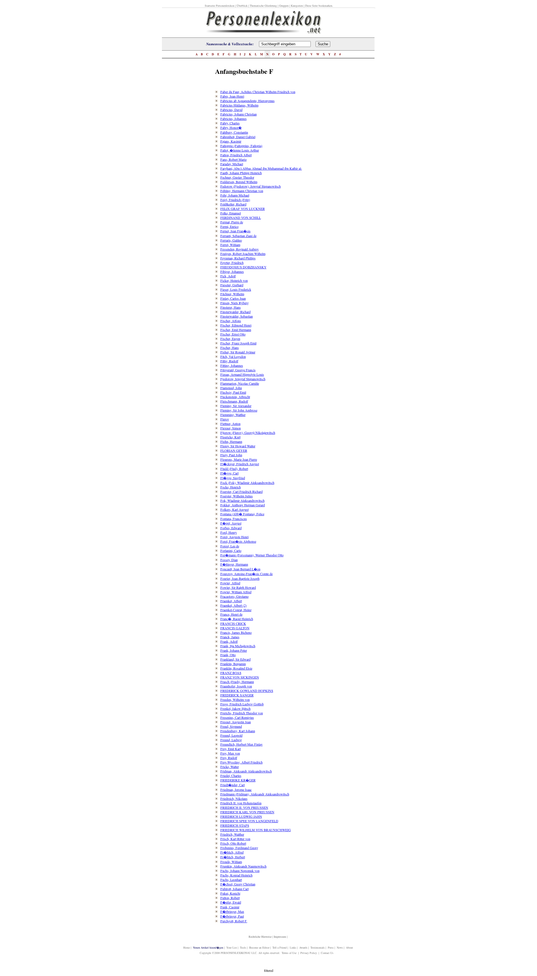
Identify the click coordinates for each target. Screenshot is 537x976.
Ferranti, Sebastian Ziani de (238, 235)
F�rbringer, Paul (232, 916)
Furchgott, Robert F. (233, 921)
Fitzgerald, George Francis (238, 370)
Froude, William (231, 861)
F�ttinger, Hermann (234, 564)
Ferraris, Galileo (231, 240)
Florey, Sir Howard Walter (237, 446)
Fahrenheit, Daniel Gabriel (237, 136)
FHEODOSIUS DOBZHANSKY (243, 267)
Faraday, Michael (231, 164)
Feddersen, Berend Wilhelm (238, 181)
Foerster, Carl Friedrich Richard (241, 491)
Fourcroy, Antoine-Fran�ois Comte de (246, 573)
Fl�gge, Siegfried (232, 478)
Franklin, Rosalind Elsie (236, 668)
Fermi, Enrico (229, 226)
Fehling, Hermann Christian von (241, 190)
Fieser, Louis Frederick (235, 289)
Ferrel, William (230, 244)
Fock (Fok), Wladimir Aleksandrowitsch (247, 482)
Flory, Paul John (231, 455)
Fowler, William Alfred (235, 592)
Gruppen (284, 6)
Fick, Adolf (228, 276)
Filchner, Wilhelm (232, 294)
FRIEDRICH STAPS (234, 825)
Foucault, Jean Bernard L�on (240, 569)
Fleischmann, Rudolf (234, 401)
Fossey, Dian (229, 559)
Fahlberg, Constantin (234, 132)
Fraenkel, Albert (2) (233, 605)
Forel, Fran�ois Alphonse (238, 541)
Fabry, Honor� (231, 127)
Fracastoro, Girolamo (234, 596)
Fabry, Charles (230, 123)
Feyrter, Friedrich (232, 262)
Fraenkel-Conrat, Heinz (235, 610)
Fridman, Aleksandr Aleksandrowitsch (246, 771)
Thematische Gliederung (263, 6)
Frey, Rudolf (228, 757)
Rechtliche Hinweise (260, 937)
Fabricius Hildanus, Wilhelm (239, 105)
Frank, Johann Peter (233, 650)
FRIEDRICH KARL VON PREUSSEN (247, 812)
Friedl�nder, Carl (232, 785)
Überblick (242, 6)
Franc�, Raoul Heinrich (236, 618)
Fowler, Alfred (230, 583)
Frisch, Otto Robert (233, 843)
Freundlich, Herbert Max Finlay (241, 744)
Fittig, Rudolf (229, 361)
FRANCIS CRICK (233, 623)
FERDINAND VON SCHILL (240, 217)
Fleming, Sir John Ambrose (238, 410)
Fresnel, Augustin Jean (235, 722)
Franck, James (229, 637)
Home (186, 947)
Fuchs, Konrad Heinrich (236, 875)
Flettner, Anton (230, 423)
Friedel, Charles (230, 775)
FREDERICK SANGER (237, 695)
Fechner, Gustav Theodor (237, 177)
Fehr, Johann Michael (234, 195)
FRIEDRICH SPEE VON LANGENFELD (249, 821)
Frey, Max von (230, 753)
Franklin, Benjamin (233, 663)
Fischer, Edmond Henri (235, 325)
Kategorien (297, 6)
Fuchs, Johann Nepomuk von (240, 870)
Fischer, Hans (229, 347)
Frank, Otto (228, 655)
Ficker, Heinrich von (234, 280)
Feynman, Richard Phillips (238, 258)
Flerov (224, 419)
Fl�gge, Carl (229, 473)
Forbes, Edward (231, 528)
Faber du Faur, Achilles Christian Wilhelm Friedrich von (257, 91)
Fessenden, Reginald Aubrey (239, 249)
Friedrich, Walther (232, 834)
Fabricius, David (231, 109)
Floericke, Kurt (230, 437)
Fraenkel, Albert (231, 601)
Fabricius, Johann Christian (238, 114)
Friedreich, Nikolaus (234, 798)
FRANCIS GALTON (234, 628)
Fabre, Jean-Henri (232, 96)
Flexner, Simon (230, 428)
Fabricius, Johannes (233, 118)
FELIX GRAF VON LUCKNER (242, 208)
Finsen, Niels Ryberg (234, 303)
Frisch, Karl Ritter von (235, 838)
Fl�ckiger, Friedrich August (239, 464)
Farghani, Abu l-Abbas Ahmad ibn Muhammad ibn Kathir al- (261, 168)
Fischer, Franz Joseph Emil (238, 343)
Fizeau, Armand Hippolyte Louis (242, 374)
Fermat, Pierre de (231, 222)
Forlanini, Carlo (230, 550)
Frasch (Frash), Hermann (237, 681)
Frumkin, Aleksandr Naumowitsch (243, 866)
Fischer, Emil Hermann (235, 329)
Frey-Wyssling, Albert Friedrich (241, 762)
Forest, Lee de (229, 546)
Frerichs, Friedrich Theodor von (241, 713)
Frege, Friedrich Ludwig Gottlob (242, 704)
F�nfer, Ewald (230, 902)
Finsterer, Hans (230, 307)
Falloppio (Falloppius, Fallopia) (241, 145)
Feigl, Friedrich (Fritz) (235, 199)
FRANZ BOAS (230, 672)
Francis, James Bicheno (236, 632)
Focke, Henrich (230, 487)
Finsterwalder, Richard (235, 311)
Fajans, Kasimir (230, 141)
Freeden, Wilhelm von (235, 699)
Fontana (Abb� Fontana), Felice (242, 514)
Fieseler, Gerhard (231, 285)
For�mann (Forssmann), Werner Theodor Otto (252, 555)
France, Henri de (231, 614)
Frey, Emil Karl (230, 748)
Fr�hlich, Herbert (232, 857)
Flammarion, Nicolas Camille (239, 383)
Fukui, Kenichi (230, 893)
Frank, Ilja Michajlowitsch (237, 646)
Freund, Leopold (231, 735)
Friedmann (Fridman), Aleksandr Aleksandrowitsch (254, 794)
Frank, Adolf (229, 641)
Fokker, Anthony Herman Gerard (242, 505)
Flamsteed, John (231, 388)
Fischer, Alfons (230, 320)
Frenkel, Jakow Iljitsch (235, 708)
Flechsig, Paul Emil (233, 392)
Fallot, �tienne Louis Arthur (239, 150)
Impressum (280, 937)
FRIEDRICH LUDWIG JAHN (241, 816)
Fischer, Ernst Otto (233, 334)
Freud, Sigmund (231, 726)
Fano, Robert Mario (233, 159)
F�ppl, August (230, 523)
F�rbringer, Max (232, 911)
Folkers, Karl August (234, 509)
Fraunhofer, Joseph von (236, 686)
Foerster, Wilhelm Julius (236, 496)
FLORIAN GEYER (233, 450)
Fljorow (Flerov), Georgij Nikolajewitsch (247, 432)
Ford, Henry (228, 532)
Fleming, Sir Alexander (235, 405)
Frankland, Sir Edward (235, 659)
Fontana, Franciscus (233, 518)
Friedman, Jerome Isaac (236, 789)
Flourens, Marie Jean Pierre (238, 459)
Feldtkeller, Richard (233, 204)
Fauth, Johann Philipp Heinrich (241, 173)
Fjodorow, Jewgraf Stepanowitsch (242, 379)
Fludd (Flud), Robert (234, 468)
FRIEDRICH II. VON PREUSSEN (244, 807)
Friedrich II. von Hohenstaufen (241, 803)
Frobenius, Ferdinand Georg (239, 847)
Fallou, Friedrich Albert (236, 155)
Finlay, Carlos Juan (233, 298)
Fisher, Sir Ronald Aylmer (237, 352)
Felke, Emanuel (230, 213)
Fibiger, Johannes (232, 271)
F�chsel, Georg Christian (237, 884)
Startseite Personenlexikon (219, 6)
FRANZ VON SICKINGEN (239, 677)
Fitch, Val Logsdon (233, 356)
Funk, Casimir (229, 907)
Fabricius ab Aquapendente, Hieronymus (247, 100)
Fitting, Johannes (231, 365)
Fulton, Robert (230, 897)
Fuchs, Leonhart (231, 879)
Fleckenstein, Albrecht (235, 396)
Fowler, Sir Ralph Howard (238, 587)
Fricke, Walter (229, 766)
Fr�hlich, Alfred (232, 852)
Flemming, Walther (233, 414)
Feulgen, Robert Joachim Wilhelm (242, 253)
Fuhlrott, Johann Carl (234, 889)
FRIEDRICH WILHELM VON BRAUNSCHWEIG (255, 830)
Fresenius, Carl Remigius (237, 717)
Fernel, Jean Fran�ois (235, 231)
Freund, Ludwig (231, 740)
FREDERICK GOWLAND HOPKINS (246, 690)
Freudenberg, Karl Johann (237, 731)
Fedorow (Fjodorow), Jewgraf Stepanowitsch (250, 186)
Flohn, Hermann (231, 441)
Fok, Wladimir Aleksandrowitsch (242, 500)
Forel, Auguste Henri (234, 537)
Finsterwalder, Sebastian (236, 316)
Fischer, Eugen (230, 338)
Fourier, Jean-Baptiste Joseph (240, 578)
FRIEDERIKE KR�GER (238, 780)
